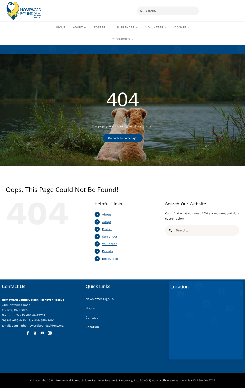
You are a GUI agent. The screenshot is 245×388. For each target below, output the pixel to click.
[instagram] (50, 333)
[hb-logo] (24, 2)
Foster (107, 229)
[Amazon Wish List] (35, 333)
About (106, 214)
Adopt (106, 222)
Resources (110, 259)
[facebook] (28, 333)
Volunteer (109, 244)
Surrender (110, 236)
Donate (107, 251)
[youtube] (42, 333)
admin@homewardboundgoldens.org (38, 325)
